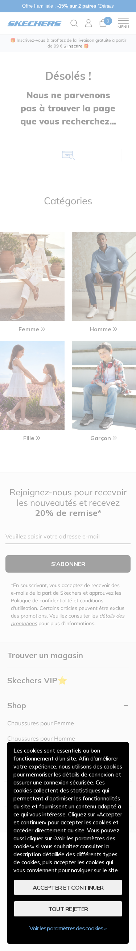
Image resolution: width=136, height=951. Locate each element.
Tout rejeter (68, 909)
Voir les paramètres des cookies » (67, 928)
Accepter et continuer (68, 887)
